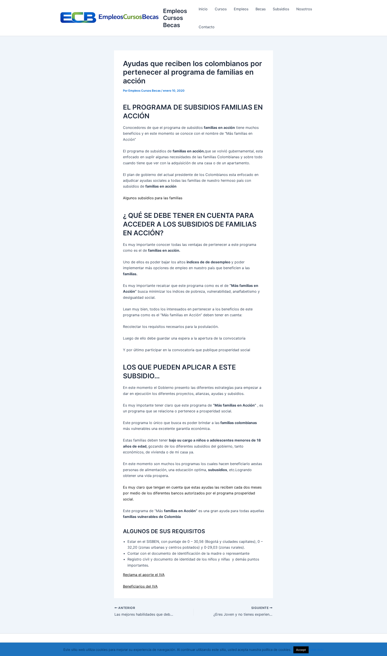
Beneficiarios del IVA (140, 586)
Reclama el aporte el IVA (144, 574)
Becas (261, 9)
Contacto (207, 27)
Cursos (221, 9)
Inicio (203, 9)
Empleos (241, 9)
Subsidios (281, 9)
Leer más (317, 649)
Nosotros (304, 9)
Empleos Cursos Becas (175, 17)
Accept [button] (301, 650)
